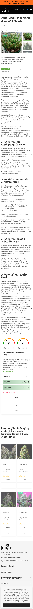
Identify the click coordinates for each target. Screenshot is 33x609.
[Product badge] (2, 444)
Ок (16, 605)
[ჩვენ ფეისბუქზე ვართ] (27, 9)
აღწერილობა (5, 68)
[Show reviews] (6, 476)
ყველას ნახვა (7, 371)
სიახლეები (15, 9)
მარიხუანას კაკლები (17, 59)
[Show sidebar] (31, 9)
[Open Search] (20, 9)
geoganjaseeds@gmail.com (12, 557)
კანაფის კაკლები (6, 59)
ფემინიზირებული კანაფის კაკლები (11, 61)
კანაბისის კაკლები (6, 63)
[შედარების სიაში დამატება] (14, 444)
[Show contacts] (24, 9)
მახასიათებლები (17, 68)
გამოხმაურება (6, 71)
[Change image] (27, 36)
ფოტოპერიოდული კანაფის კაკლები (15, 57)
